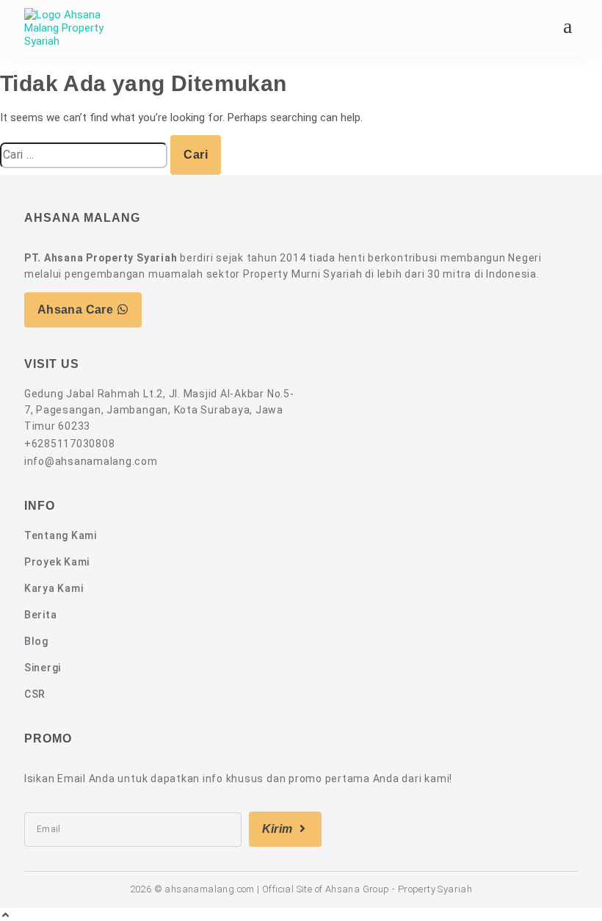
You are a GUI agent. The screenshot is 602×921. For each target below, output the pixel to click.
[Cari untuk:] (85, 154)
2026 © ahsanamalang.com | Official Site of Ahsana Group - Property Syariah (301, 889)
